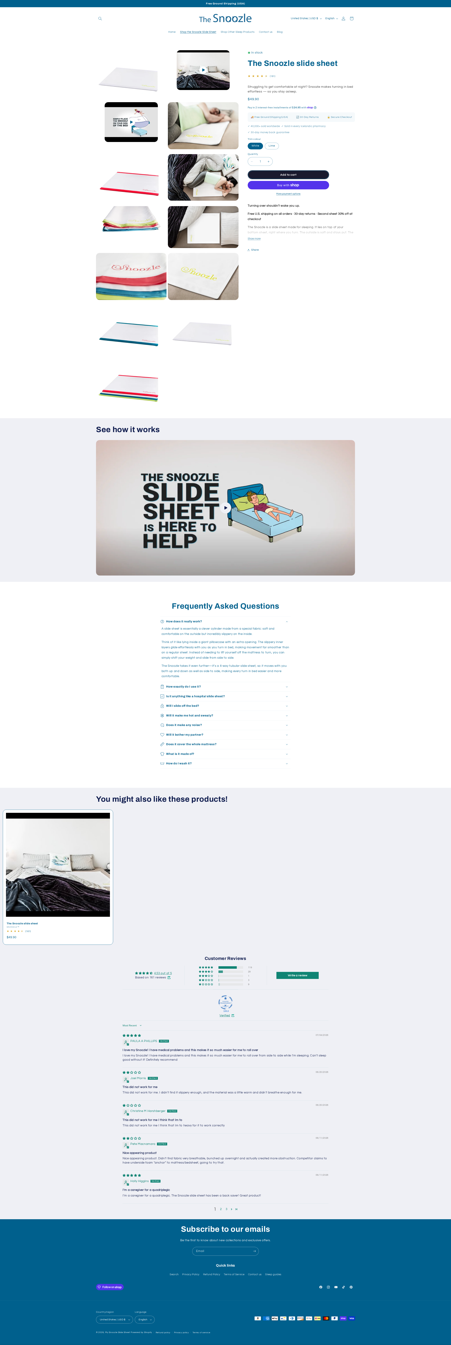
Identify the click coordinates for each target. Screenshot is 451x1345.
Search (174, 1274)
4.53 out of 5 (163, 973)
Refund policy (163, 1333)
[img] (132, 1035)
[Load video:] (225, 507)
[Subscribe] (255, 1251)
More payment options (288, 194)
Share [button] (255, 250)
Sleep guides (273, 1274)
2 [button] (221, 1209)
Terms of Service (234, 1274)
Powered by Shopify (141, 1332)
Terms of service (201, 1333)
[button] (100, 18)
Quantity (253, 154)
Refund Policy (211, 1274)
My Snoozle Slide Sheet (117, 1332)
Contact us (255, 1274)
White (255, 145)
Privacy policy (181, 1333)
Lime (272, 145)
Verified (225, 1015)
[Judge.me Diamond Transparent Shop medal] (225, 1002)
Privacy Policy (190, 1274)
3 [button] (226, 1209)
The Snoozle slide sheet (22, 923)
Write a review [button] (297, 975)
